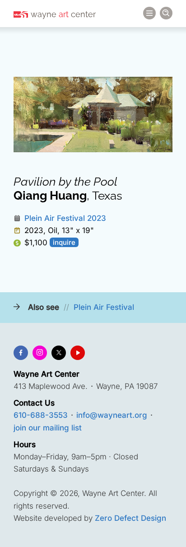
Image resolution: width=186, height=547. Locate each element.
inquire (64, 242)
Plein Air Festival (104, 307)
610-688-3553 (41, 415)
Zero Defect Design (130, 518)
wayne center (63, 14)
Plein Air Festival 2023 (65, 218)
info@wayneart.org (111, 415)
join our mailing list (48, 427)
